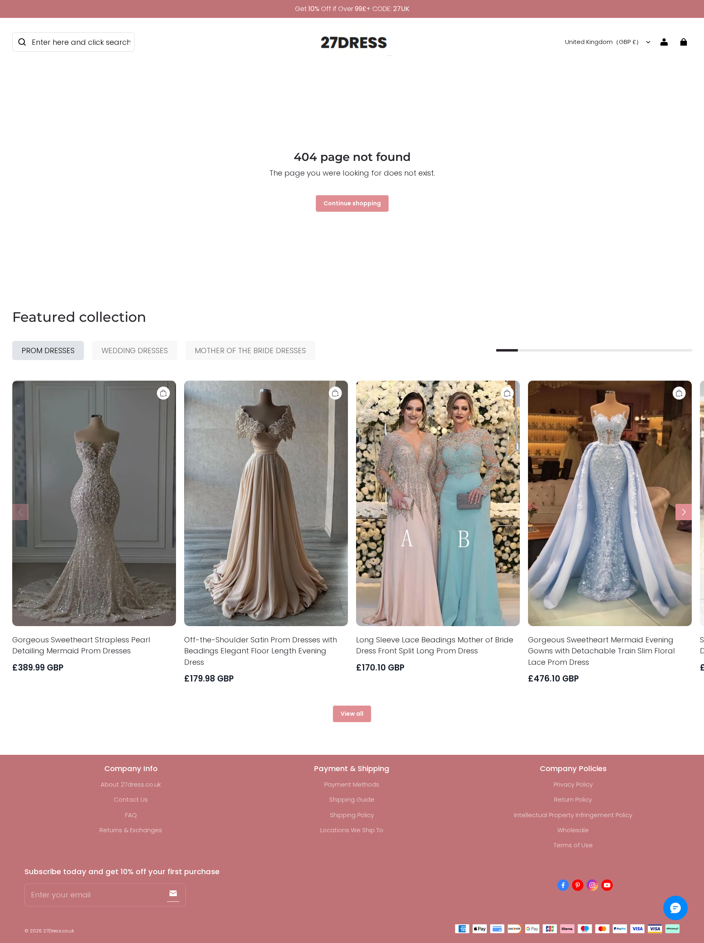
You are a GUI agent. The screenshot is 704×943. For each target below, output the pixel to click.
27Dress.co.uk (58, 931)
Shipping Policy (352, 815)
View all (352, 714)
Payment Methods (351, 784)
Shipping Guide (351, 799)
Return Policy (573, 799)
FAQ (131, 815)
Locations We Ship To (351, 830)
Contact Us (131, 799)
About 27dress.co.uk (131, 784)
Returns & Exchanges (130, 830)
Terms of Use (573, 845)
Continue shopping (352, 203)
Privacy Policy (573, 784)
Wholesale (573, 830)
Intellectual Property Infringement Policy (573, 815)
